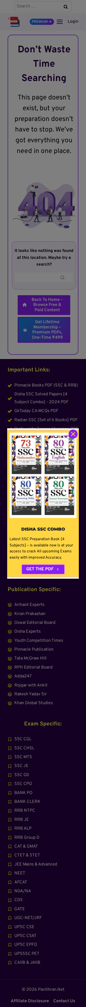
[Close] (73, 434)
